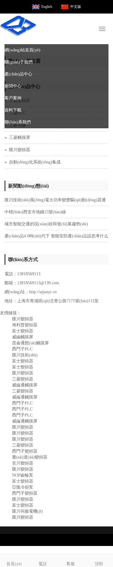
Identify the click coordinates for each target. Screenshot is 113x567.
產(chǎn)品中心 (18, 74)
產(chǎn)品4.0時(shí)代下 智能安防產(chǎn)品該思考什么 (56, 236)
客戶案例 (13, 98)
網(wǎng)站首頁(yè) (22, 50)
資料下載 (13, 110)
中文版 (75, 7)
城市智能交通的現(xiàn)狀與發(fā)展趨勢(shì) (46, 224)
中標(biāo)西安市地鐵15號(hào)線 (35, 212)
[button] (105, 62)
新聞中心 (13, 86)
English (46, 7)
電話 (42, 564)
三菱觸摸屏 (19, 137)
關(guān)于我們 (19, 62)
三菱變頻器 (22, 445)
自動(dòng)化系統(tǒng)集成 (35, 162)
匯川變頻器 (19, 150)
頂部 (99, 564)
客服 (70, 564)
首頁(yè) (14, 564)
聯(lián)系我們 (18, 122)
